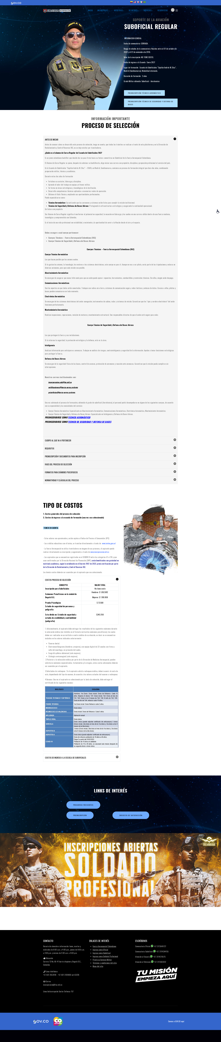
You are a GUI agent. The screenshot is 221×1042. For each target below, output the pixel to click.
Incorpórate (102, 10)
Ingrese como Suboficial (101, 953)
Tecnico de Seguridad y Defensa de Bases (89, 421)
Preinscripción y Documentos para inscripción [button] (65, 456)
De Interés (133, 10)
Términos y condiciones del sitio (105, 963)
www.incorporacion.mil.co (99, 552)
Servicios (147, 10)
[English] (134, 3)
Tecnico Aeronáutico (79, 417)
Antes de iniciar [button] (51, 139)
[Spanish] (131, 3)
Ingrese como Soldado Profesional (105, 956)
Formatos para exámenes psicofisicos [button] (61, 472)
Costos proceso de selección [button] (58, 579)
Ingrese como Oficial (100, 949)
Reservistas (163, 10)
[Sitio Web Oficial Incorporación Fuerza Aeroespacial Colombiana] (57, 9)
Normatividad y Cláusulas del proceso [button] (62, 480)
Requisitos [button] (49, 448)
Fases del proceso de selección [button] (58, 464)
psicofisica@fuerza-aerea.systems (62, 392)
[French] (138, 3)
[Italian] (141, 3)
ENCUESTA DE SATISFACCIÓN (130, 815)
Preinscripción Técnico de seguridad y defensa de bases (150, 102)
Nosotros (118, 10)
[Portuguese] (144, 3)
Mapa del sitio (98, 966)
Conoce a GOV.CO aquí (176, 1021)
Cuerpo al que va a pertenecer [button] (58, 440)
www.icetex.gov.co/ (109, 543)
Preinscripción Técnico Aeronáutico (144, 93)
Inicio (90, 10)
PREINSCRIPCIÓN (80, 815)
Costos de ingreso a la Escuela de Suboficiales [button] (65, 757)
